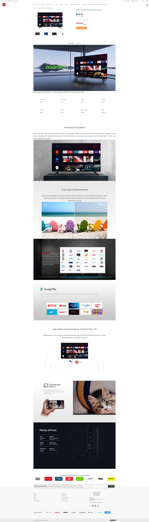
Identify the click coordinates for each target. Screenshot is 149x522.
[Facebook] (77, 14)
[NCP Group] (5, 4)
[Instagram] (95, 506)
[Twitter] (79, 14)
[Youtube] (97, 506)
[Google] (82, 14)
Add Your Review (79, 12)
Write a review (106, 468)
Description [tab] (71, 43)
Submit (111, 486)
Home (34, 8)
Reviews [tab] (78, 43)
